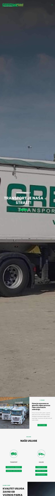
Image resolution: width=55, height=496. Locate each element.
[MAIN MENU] (52, 4)
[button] (24, 210)
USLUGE (41, 462)
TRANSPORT (13, 462)
